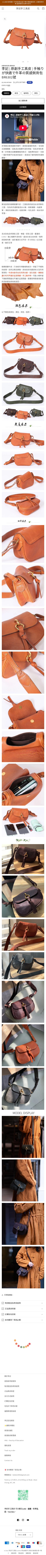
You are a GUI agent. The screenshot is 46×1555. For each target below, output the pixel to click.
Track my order (9, 1450)
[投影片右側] (27, 61)
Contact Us (8, 1460)
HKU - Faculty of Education (14, 1440)
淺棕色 (6, 93)
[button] (2, 8)
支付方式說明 (9, 1396)
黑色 (36, 93)
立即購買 (23, 107)
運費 (9, 85)
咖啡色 (26, 93)
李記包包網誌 (9, 1421)
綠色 (16, 93)
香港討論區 (8, 1430)
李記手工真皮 (12, 1550)
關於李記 (7, 1376)
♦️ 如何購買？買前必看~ (13, 1470)
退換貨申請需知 (10, 1381)
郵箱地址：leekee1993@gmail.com (17, 1475)
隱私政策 (7, 1445)
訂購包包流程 (9, 1401)
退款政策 (13, 1553)
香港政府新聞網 (10, 1435)
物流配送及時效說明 (11, 1386)
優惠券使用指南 (10, 1411)
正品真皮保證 (9, 1391)
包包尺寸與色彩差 (11, 1406)
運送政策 (35, 1553)
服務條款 (7, 1455)
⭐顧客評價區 (9, 1425)
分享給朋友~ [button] (8, 1295)
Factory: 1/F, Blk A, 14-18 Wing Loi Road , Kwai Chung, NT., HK (20, 1481)
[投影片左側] (18, 61)
